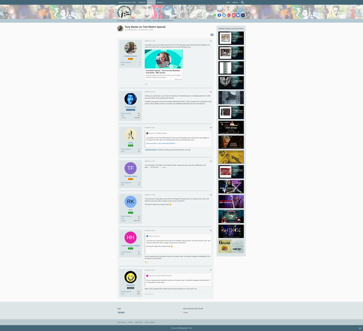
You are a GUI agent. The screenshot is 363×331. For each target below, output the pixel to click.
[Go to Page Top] (360, 328)
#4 (211, 161)
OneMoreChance (132, 30)
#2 (211, 92)
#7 (211, 270)
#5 (211, 195)
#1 (211, 41)
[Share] (212, 34)
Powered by (181, 328)
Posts (122, 64)
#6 (211, 230)
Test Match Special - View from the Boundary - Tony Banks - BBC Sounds (163, 72)
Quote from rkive (154, 236)
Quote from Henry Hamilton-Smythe (160, 275)
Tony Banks (121, 312)
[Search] (242, 2)
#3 (211, 128)
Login (228, 2)
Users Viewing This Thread (193, 309)
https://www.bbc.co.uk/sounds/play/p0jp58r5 (160, 143)
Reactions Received (126, 62)
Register (235, 2)
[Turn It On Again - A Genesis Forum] (181, 12)
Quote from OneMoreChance (158, 133)
